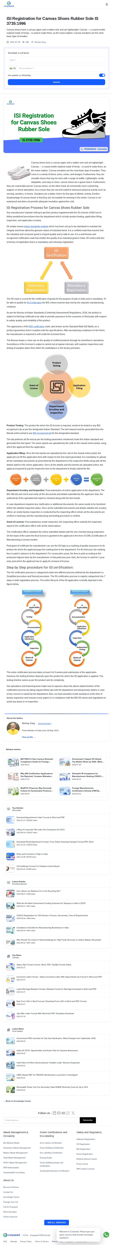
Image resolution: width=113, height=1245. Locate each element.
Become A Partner (11, 1187)
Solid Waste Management (14, 1158)
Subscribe (88, 1120)
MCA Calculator (10, 1212)
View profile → (28, 737)
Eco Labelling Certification (51, 1153)
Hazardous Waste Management (17, 1148)
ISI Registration (83, 1144)
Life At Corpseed (10, 1207)
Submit (56, 82)
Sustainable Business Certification (54, 1171)
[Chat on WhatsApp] (106, 1234)
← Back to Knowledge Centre (17, 1101)
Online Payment (10, 1217)
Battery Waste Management (15, 1153)
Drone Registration (84, 1154)
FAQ (5, 1241)
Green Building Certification (52, 1148)
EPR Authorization (11, 1167)
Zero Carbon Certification (51, 1143)
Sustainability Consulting (14, 1172)
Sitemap (13, 1241)
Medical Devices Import (86, 1159)
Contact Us (8, 1192)
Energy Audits (46, 1158)
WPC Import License (85, 1169)
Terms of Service (42, 1241)
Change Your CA (10, 1202)
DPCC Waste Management (15, 1163)
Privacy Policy (26, 1241)
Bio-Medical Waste (11, 1143)
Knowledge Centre (11, 1197)
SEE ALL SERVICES (57, 1222)
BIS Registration (83, 1149)
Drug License (82, 1164)
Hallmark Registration (85, 1139)
